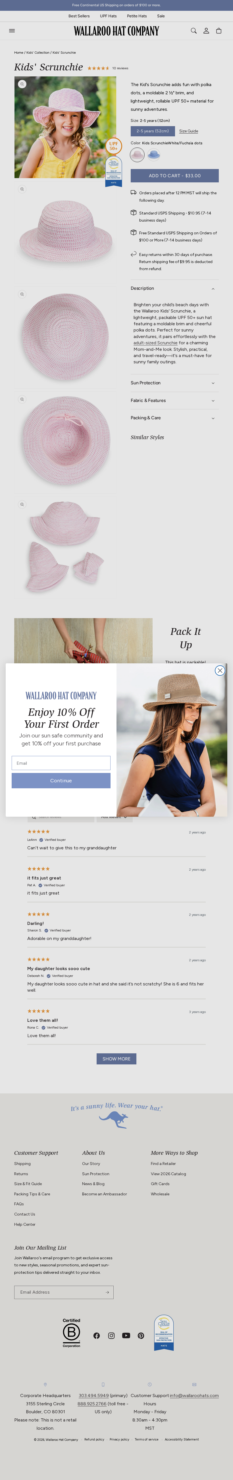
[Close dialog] (220, 671)
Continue (61, 782)
